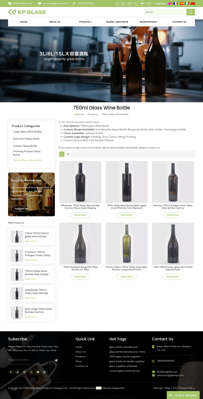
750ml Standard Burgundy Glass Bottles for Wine (80, 268)
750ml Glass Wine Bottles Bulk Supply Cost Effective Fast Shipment (37, 273)
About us (54, 22)
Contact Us (21, 208)
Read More (30, 241)
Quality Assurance (117, 22)
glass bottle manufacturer (123, 347)
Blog (167, 388)
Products (84, 22)
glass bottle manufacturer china (127, 351)
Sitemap (158, 388)
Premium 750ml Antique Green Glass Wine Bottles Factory (38, 254)
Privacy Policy (187, 388)
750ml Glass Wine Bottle (115, 114)
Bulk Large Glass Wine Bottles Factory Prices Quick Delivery (38, 310)
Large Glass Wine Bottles (27, 131)
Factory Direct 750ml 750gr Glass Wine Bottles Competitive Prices (126, 268)
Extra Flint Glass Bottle (26, 138)
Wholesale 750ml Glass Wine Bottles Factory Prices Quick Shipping (38, 291)
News (79, 361)
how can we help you (26, 180)
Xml (175, 388)
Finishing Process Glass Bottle (26, 153)
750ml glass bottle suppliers (125, 356)
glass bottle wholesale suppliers (127, 361)
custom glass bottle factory (124, 370)
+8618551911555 (86, 3)
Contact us (179, 22)
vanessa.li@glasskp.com (55, 3)
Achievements (148, 22)
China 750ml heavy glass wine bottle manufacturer (37, 235)
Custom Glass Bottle (25, 146)
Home (23, 22)
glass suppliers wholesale (123, 366)
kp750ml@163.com (23, 3)
